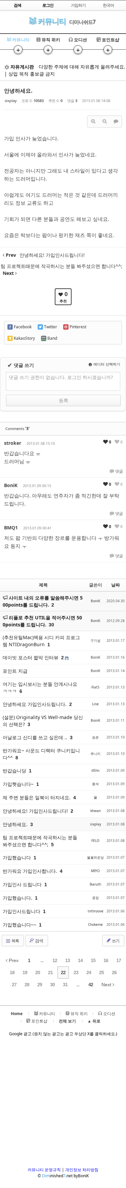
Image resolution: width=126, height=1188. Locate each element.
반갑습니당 (15, 770)
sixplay (11, 100)
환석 (95, 783)
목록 (15, 941)
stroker (12, 443)
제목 (43, 585)
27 (14, 984)
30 (51, 624)
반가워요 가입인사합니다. (30, 871)
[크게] (93, 121)
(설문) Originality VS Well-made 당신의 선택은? (43, 720)
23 (76, 972)
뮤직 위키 (50, 40)
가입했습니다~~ (20, 924)
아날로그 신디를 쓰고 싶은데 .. (36, 737)
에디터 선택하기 (106, 364)
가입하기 (78, 5)
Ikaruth (95, 884)
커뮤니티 (51, 21)
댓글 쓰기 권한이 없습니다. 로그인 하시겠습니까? (61, 377)
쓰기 (115, 941)
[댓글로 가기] (116, 121)
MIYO (95, 870)
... (41, 960)
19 (25, 972)
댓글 (119, 471)
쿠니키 (95, 753)
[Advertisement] (63, 1104)
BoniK (10, 485)
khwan (95, 810)
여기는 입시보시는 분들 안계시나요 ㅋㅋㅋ (40, 687)
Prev (12, 960)
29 (39, 984)
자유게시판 (21, 66)
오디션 (80, 40)
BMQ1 (11, 527)
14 (80, 960)
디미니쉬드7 (82, 21)
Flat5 (95, 687)
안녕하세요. (18, 90)
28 (27, 984)
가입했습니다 (17, 857)
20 (37, 972)
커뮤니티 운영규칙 (44, 1170)
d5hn (95, 770)
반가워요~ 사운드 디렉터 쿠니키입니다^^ (41, 754)
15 (93, 960)
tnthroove (95, 911)
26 (114, 972)
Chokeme (95, 924)
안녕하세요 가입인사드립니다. (35, 704)
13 (67, 960)
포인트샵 (110, 40)
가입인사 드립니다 (23, 884)
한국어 (108, 5)
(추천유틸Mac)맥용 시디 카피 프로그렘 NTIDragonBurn (41, 641)
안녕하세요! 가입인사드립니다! (36, 811)
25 (101, 972)
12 (54, 960)
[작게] (104, 121)
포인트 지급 (15, 671)
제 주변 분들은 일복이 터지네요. (37, 797)
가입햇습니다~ (19, 784)
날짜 (115, 585)
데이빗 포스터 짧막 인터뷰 (31, 657)
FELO (95, 840)
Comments (17, 428)
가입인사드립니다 (22, 911)
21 (50, 972)
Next (107, 984)
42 (90, 984)
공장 (95, 897)
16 (105, 960)
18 (12, 972)
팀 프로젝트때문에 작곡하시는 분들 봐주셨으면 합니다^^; (40, 841)
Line (95, 704)
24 (88, 972)
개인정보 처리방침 (81, 1170)
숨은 (95, 737)
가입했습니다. (18, 898)
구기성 (95, 640)
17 (118, 960)
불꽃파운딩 (95, 857)
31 (65, 984)
